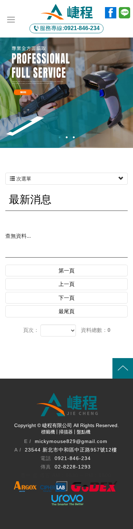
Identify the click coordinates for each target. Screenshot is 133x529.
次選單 (23, 179)
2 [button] (66, 137)
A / (17, 449)
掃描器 (66, 432)
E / (27, 441)
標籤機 (48, 432)
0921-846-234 (70, 28)
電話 (45, 458)
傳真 (45, 466)
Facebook (110, 12)
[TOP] (66, 368)
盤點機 (83, 432)
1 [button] (59, 137)
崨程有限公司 (66, 11)
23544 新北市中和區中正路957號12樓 (71, 449)
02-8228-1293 (73, 466)
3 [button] (73, 137)
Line (124, 12)
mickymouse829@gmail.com (71, 441)
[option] (66, 92)
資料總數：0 (95, 330)
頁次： (31, 330)
